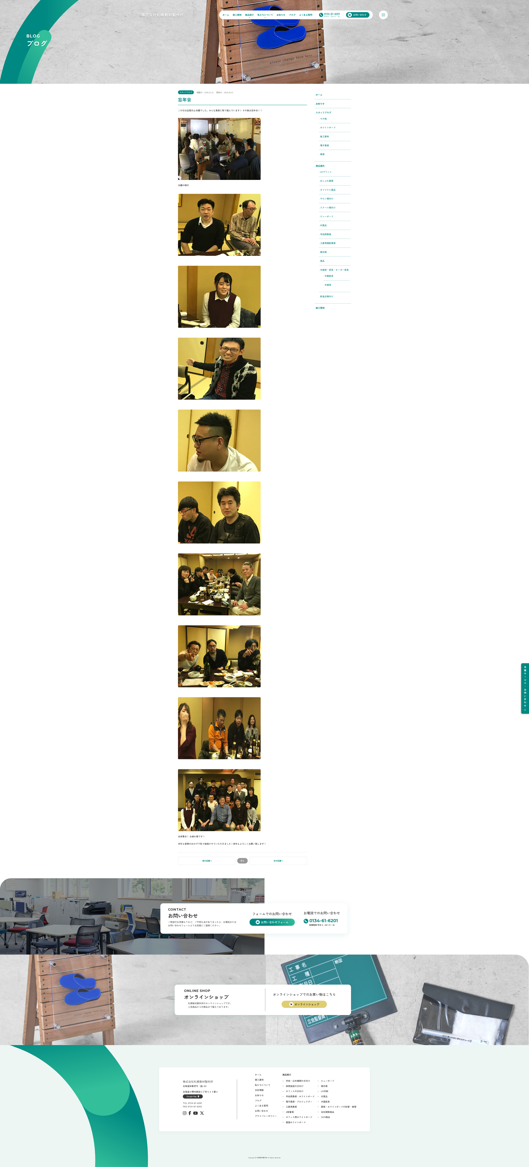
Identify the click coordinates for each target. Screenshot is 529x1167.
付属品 (323, 225)
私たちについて (265, 14)
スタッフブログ (186, 92)
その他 (323, 118)
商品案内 (320, 165)
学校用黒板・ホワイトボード (300, 1096)
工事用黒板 (291, 1106)
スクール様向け (328, 207)
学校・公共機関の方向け (298, 1080)
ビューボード (326, 216)
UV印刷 (324, 1091)
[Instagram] (184, 1113)
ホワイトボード (328, 127)
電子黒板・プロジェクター (299, 1101)
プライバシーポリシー (266, 1116)
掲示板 (323, 252)
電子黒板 (324, 145)
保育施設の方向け (294, 1086)
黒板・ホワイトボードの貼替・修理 (338, 1106)
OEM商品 (325, 1117)
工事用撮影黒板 (328, 243)
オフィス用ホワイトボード (299, 1117)
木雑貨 (328, 284)
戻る (242, 860)
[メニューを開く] (383, 14)
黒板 (322, 154)
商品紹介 (249, 14)
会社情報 (259, 1090)
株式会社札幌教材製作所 (162, 14)
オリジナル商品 (328, 189)
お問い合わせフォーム (274, 922)
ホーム (225, 14)
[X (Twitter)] (202, 1113)
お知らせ (280, 14)
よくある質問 (305, 14)
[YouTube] (195, 1113)
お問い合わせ (261, 1110)
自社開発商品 (327, 1112)
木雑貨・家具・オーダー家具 (334, 269)
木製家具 (329, 275)
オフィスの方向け (294, 1091)
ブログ (292, 14)
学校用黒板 (325, 234)
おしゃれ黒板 (326, 180)
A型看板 (290, 1112)
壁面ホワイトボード (296, 1122)
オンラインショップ (307, 1004)
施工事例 (324, 136)
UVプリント (326, 171)
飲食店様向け (328, 296)
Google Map (192, 1096)
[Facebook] (189, 1113)
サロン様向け (326, 198)
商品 (322, 260)
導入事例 (237, 14)
